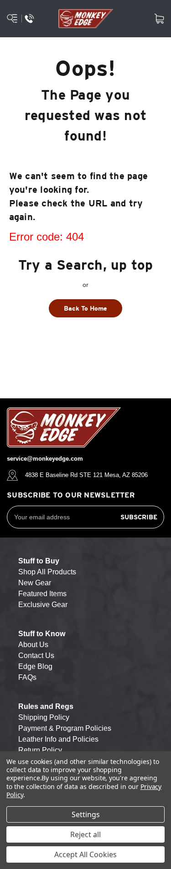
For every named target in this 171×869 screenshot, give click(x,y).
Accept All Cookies (85, 854)
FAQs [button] (27, 677)
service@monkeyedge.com (45, 458)
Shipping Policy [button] (43, 717)
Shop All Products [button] (47, 572)
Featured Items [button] (42, 594)
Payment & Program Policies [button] (64, 728)
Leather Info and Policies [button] (58, 739)
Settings (86, 814)
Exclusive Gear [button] (42, 604)
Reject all (85, 834)
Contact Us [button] (36, 655)
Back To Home (85, 308)
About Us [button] (33, 644)
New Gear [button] (34, 583)
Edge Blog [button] (35, 666)
